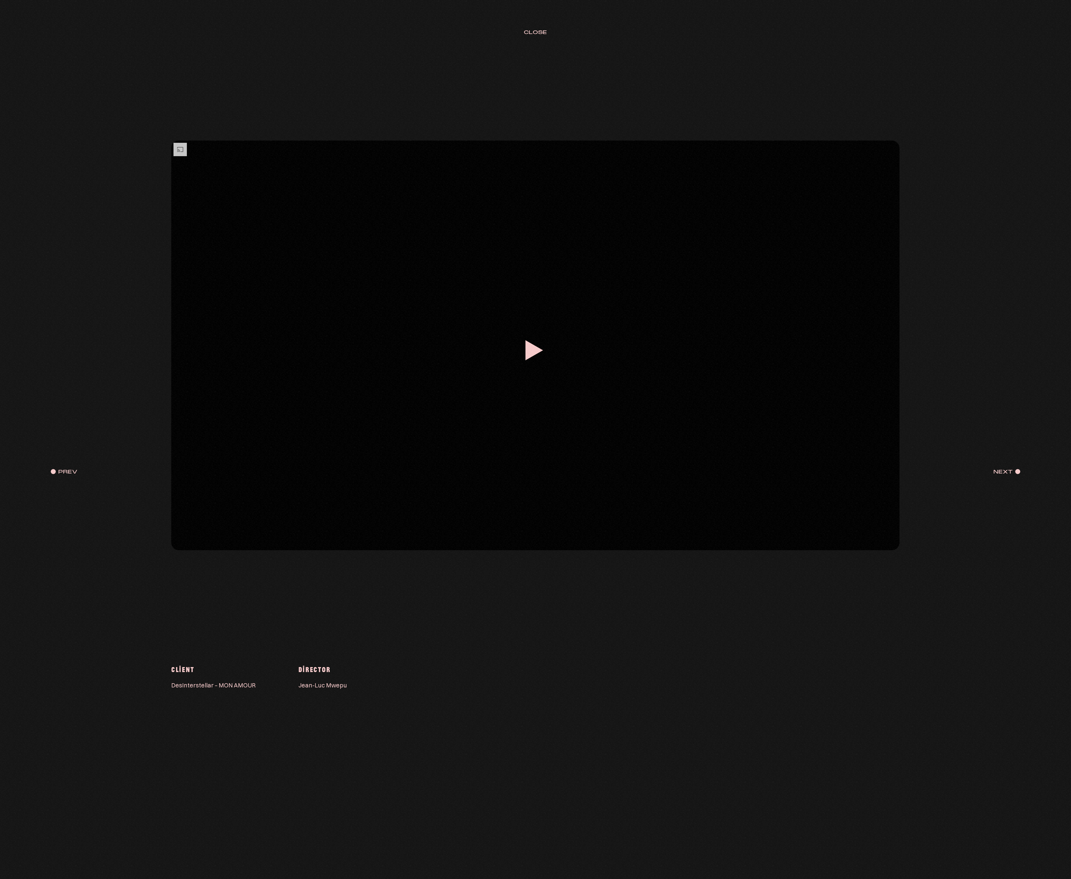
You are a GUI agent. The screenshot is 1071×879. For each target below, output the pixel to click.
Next (1003, 472)
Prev (68, 472)
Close (535, 32)
